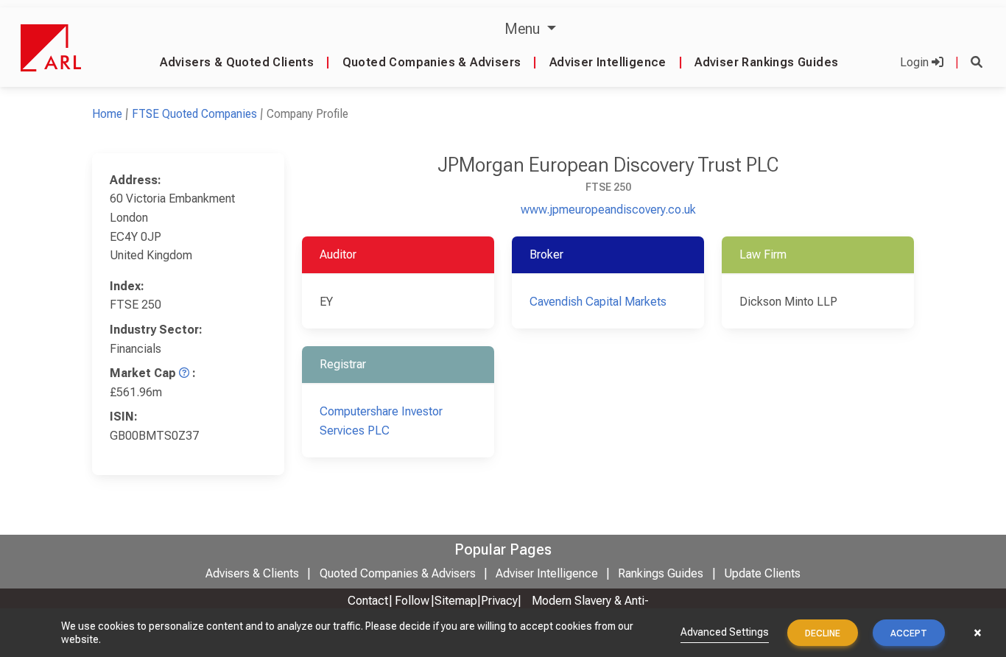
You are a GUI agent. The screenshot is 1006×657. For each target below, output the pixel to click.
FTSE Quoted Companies (194, 114)
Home (107, 114)
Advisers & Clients (252, 573)
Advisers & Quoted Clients (237, 62)
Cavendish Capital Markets (598, 302)
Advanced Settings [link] (724, 632)
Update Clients (762, 573)
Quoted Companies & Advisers (431, 62)
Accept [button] (908, 633)
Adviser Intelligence (607, 62)
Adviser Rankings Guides (766, 62)
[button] (976, 62)
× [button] (978, 632)
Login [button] (916, 62)
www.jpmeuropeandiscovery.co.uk (608, 210)
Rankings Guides (660, 573)
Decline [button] (822, 633)
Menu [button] (524, 29)
